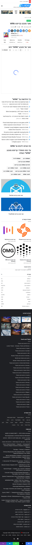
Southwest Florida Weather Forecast (11, 137)
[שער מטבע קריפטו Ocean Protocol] (24, 251)
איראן (12, 420)
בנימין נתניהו (27, 422)
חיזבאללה (21, 422)
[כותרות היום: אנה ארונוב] (16, 320)
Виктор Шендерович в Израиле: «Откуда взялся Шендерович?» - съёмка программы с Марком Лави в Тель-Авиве (16, 457)
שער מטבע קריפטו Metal (10, 239)
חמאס (16, 422)
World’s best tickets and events (22, 358)
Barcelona (28, 417)
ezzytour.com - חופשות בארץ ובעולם (22, 524)
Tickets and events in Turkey (23, 399)
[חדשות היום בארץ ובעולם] (25, 5)
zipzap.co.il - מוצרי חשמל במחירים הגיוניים (20, 517)
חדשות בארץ (27, 283)
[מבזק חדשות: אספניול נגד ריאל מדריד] (16, 326)
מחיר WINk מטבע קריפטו (22, 171)
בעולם (28, 278)
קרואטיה (13, 425)
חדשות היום (27, 285)
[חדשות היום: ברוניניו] (6, 319)
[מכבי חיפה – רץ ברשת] (6, 326)
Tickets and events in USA (23, 353)
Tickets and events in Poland (23, 384)
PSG (23, 420)
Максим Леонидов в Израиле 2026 (21, 484)
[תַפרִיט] (2, 6)
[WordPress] (23, 30)
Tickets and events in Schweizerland (21, 372)
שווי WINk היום (7, 171)
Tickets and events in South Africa (22, 370)
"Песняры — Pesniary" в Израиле (21, 449)
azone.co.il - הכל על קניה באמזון (22, 514)
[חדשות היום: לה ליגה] (26, 332)
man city (28, 420)
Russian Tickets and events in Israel (21, 360)
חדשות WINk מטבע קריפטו (21, 165)
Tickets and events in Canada (23, 402)
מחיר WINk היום (12, 168)
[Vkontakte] (20, 30)
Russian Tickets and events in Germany (20, 355)
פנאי (29, 301)
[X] (12, 30)
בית (29, 17)
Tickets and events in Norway (23, 382)
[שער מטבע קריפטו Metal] (8, 230)
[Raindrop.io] (26, 30)
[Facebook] (9, 30)
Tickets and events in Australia (22, 350)
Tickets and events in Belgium (23, 392)
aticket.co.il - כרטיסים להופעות (23, 526)
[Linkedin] (15, 30)
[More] (29, 30)
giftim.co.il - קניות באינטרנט (23, 521)
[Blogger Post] (18, 30)
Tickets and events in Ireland (23, 348)
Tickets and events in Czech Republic (21, 397)
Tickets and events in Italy (23, 380)
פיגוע (22, 425)
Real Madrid (17, 420)
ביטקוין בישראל (25, 306)
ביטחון (8, 420)
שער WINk (26, 174)
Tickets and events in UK (24, 343)
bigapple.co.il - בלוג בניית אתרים (22, 509)
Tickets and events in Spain (23, 404)
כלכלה (28, 294)
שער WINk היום (15, 174)
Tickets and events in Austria (23, 375)
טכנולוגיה (28, 292)
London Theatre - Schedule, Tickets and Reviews (18, 345)
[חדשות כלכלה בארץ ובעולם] (16, 11)
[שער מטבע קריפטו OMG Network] (8, 251)
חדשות (29, 535)
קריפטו (26, 17)
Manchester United (11, 417)
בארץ (22, 535)
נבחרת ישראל (27, 425)
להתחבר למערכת (26, 269)
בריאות (28, 281)
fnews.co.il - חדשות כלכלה (24, 519)
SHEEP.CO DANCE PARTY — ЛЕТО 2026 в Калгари (17, 433)
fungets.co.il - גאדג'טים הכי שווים (22, 512)
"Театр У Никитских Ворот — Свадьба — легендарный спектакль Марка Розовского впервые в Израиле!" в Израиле (16, 445)
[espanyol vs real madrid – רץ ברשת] (26, 326)
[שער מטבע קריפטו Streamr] (24, 230)
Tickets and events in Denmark (22, 377)
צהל (18, 425)
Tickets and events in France (23, 406)
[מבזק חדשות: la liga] (26, 319)
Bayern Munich (20, 417)
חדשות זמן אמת (26, 290)
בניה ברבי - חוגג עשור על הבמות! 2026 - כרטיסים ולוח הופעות (16, 441)
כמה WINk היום (24, 168)
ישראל (7, 422)
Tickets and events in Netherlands (22, 394)
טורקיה (11, 422)
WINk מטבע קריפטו (23, 161)
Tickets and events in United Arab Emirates (19, 363)
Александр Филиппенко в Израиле (21, 486)
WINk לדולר (16, 158)
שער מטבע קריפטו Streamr (25, 239)
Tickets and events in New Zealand (21, 367)
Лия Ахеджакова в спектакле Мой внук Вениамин (17, 435)
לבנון (3, 422)
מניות (27, 297)
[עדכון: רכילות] (16, 332)
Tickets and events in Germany (22, 365)
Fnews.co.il (25, 532)
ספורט (28, 299)
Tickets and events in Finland (23, 389)
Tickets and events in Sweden (22, 387)
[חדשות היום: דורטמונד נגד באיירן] (6, 332)
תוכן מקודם (28, 429)
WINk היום (26, 158)
